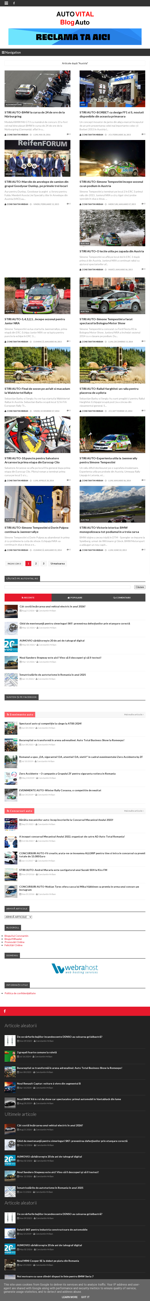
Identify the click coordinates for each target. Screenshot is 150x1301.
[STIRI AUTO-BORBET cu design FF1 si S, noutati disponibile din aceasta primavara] (112, 89)
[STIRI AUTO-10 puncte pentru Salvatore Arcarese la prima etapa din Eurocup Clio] (37, 435)
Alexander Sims (14, 104)
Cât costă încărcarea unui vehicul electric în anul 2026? (52, 606)
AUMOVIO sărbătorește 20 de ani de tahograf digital (52, 640)
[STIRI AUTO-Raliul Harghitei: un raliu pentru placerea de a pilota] (112, 365)
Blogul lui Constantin (16, 935)
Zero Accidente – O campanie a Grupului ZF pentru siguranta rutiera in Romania (67, 773)
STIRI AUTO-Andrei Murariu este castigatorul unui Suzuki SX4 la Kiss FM (63, 869)
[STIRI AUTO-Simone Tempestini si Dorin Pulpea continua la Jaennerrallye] (37, 505)
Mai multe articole (133, 714)
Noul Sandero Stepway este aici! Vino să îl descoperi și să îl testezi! (60, 657)
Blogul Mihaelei (13, 938)
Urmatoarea (58, 563)
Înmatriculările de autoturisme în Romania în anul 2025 (53, 674)
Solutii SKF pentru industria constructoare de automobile (52, 1229)
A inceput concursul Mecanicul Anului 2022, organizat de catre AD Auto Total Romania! (72, 836)
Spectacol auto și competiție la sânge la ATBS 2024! (50, 723)
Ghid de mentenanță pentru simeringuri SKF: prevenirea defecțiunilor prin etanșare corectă (75, 623)
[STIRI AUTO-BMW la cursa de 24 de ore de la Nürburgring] (37, 89)
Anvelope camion (15, 174)
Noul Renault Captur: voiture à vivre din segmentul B (49, 1083)
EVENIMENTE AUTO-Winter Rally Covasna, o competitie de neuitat (60, 790)
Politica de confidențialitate (20, 993)
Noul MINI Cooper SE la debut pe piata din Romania (48, 1260)
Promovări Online (15, 942)
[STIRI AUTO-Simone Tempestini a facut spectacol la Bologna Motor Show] (112, 296)
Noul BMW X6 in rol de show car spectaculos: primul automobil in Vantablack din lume (69, 1099)
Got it (85, 1297)
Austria (85, 243)
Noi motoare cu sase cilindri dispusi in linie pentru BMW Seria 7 (55, 1276)
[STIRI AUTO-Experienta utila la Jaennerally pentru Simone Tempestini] (112, 435)
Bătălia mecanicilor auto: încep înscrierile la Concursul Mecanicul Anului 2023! (66, 819)
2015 (83, 104)
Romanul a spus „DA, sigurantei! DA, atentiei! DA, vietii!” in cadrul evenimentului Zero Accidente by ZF (81, 756)
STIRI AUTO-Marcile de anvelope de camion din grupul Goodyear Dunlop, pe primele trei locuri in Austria (36, 186)
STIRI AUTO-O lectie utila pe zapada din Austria (112, 251)
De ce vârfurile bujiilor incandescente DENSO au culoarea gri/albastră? (59, 1036)
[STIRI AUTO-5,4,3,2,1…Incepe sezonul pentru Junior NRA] (37, 296)
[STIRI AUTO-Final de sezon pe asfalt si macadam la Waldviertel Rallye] (37, 365)
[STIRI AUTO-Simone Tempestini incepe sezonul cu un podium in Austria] (112, 159)
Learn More (70, 1297)
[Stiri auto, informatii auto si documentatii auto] (75, 18)
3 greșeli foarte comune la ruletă (37, 1052)
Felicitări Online (13, 945)
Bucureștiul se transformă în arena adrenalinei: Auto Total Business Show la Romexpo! (71, 740)
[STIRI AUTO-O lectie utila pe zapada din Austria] (112, 228)
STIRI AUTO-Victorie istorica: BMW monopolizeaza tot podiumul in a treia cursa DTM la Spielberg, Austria (109, 531)
